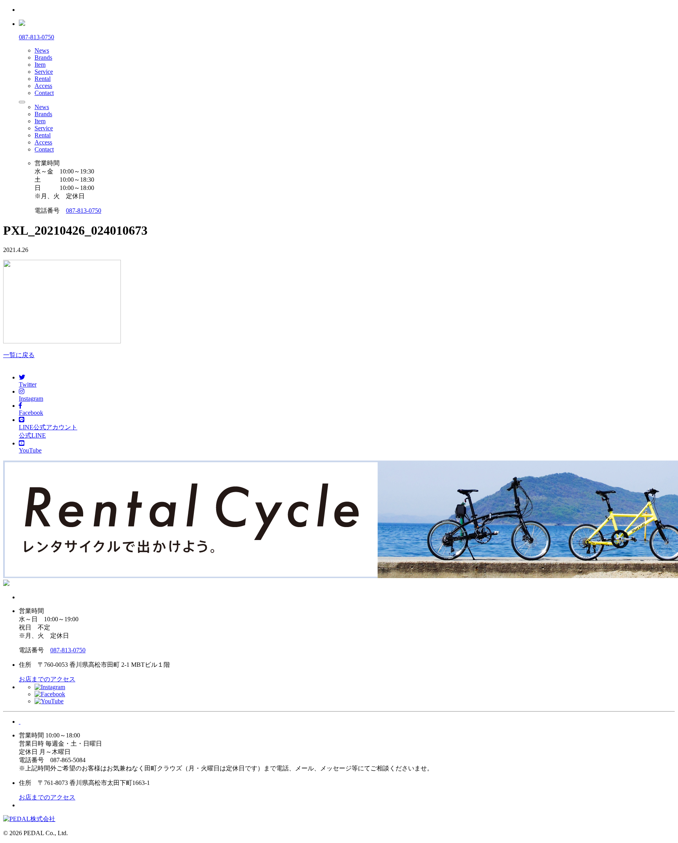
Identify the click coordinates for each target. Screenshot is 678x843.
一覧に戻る (19, 355)
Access (43, 85)
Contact (44, 92)
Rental (43, 78)
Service (44, 71)
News (42, 50)
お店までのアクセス (47, 679)
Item (40, 64)
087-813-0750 (83, 210)
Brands (43, 57)
